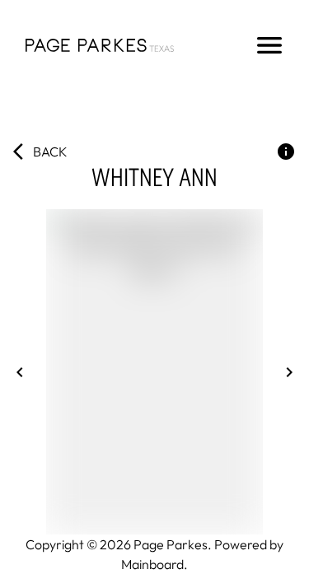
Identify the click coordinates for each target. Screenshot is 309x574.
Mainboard (152, 564)
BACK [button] (50, 151)
